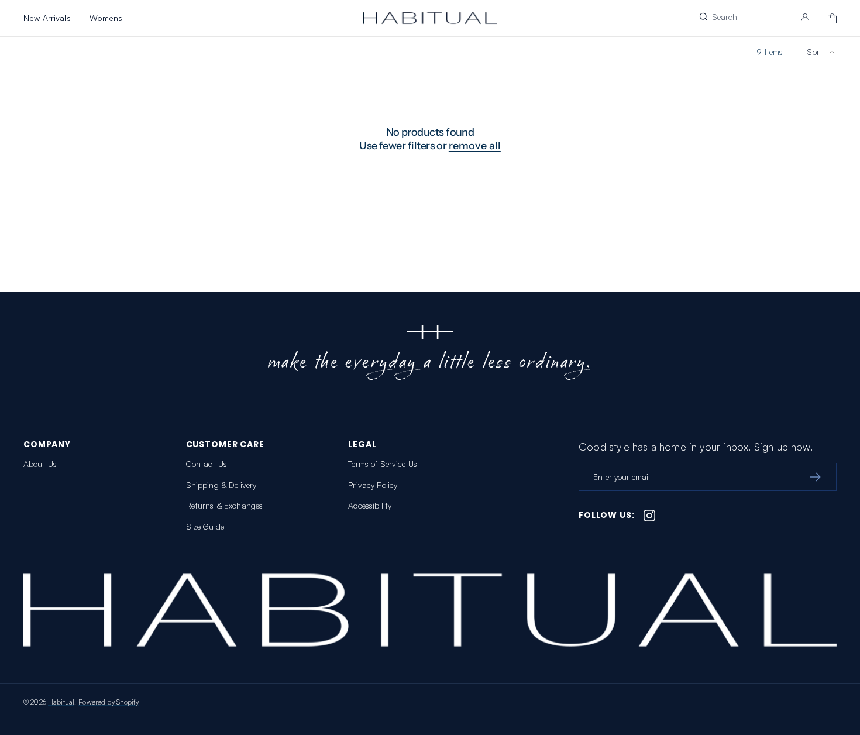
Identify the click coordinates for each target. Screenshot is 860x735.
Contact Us (206, 464)
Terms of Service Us (382, 464)
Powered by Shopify (108, 702)
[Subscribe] (815, 477)
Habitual (61, 702)
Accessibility (369, 505)
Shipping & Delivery (221, 485)
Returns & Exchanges (224, 505)
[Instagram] (649, 515)
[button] (805, 18)
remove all (475, 145)
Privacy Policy (372, 485)
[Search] (703, 17)
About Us (40, 464)
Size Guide (205, 526)
